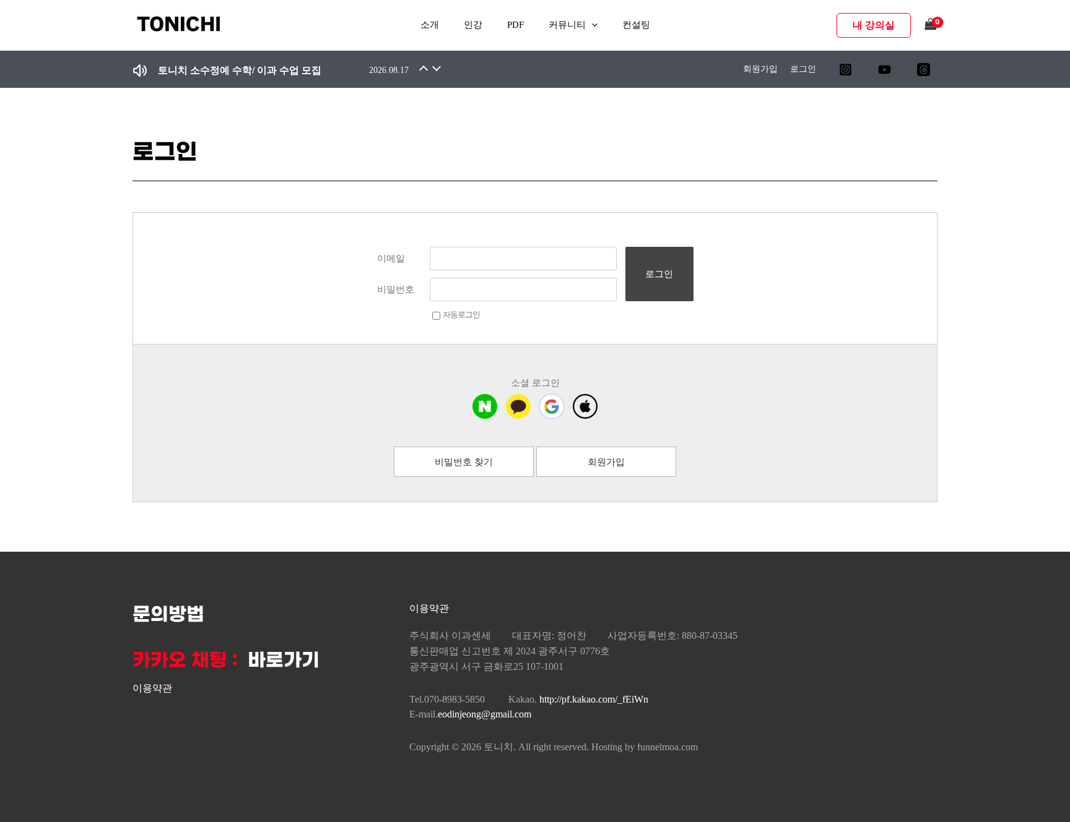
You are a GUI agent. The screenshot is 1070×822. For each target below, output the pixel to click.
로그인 (803, 69)
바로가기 (284, 660)
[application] (592, 25)
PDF (515, 25)
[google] (551, 406)
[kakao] (518, 406)
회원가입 (760, 69)
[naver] (484, 406)
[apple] (585, 406)
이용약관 (152, 688)
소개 (429, 25)
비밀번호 (395, 289)
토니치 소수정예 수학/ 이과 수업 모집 (239, 70)
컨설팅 (636, 25)
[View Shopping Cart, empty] (930, 25)
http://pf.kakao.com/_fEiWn (593, 699)
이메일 (391, 258)
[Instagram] (845, 69)
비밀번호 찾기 (464, 462)
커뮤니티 (567, 25)
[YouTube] (884, 69)
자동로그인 (461, 314)
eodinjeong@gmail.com (484, 714)
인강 (473, 25)
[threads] (923, 69)
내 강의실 (874, 25)
